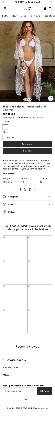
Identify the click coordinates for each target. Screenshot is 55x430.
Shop (23, 16)
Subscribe (45, 391)
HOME (5, 16)
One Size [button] (10, 137)
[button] (5, 8)
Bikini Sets (35, 16)
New (14, 16)
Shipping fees (9, 117)
